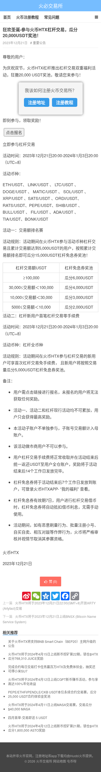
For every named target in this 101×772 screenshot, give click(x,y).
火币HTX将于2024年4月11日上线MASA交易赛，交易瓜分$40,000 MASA (50, 707)
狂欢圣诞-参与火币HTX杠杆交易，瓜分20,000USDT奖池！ (40, 32)
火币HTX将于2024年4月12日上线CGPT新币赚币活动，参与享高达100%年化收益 (53, 681)
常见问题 (51, 17)
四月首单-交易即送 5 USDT (27, 717)
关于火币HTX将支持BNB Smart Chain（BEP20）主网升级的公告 (52, 643)
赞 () (53, 581)
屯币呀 (71, 761)
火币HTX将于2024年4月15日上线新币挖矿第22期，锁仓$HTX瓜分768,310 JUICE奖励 (53, 656)
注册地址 (36, 102)
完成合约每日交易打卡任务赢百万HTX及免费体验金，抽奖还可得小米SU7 (51, 669)
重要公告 (39, 42)
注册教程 (64, 102)
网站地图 (59, 761)
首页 (7, 17)
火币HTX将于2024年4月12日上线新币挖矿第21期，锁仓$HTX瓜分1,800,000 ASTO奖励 (53, 728)
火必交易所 (51, 5)
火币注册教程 (27, 17)
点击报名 (14, 132)
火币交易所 (44, 761)
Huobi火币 (77, 755)
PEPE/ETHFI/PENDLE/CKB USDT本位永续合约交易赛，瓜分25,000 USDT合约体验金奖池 (52, 694)
